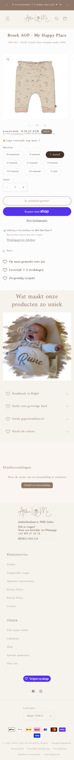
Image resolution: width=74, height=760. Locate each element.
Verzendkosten (17, 133)
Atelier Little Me (19, 743)
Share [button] (9, 250)
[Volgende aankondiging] (67, 5)
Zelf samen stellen (17, 630)
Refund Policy (15, 598)
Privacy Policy (15, 589)
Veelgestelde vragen (18, 573)
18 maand (37, 172)
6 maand (34, 163)
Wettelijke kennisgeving (38, 749)
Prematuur (15, 155)
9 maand (54, 163)
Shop (10, 647)
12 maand (15, 172)
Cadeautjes (13, 638)
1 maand (55, 154)
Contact (11, 606)
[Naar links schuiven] (29, 125)
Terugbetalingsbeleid (61, 743)
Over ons (12, 663)
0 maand (37, 155)
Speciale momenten (18, 655)
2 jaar (56, 172)
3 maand (14, 163)
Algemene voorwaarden (20, 581)
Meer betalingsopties (37, 220)
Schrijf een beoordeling (37, 485)
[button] (7, 18)
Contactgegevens (52, 754)
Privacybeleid (17, 749)
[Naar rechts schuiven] (45, 125)
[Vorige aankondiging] (6, 5)
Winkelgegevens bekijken (21, 240)
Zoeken (11, 564)
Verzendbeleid (60, 749)
